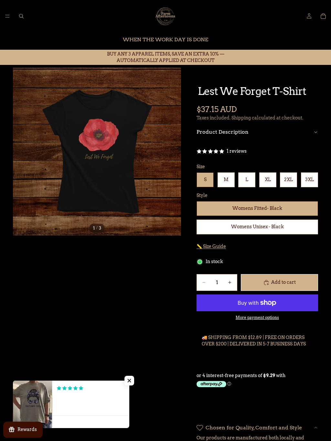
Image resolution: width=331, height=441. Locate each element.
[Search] (21, 16)
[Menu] (7, 16)
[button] (129, 380)
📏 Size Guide (211, 246)
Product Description (223, 132)
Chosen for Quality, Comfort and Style (254, 428)
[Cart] (323, 16)
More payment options (257, 317)
